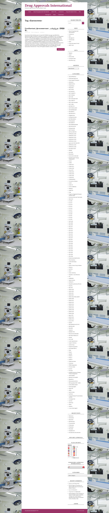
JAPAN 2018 (71, 309)
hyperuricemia (72, 280)
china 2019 (71, 170)
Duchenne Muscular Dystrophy (75, 197)
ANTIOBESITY (72, 122)
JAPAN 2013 (71, 302)
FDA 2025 (71, 252)
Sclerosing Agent (72, 386)
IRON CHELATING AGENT (74, 296)
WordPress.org (72, 60)
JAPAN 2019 (71, 311)
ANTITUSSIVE (72, 130)
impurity (70, 285)
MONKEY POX (72, 331)
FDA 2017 (71, 237)
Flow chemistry (72, 260)
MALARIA (71, 328)
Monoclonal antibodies (74, 333)
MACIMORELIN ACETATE (74, 324)
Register (70, 53)
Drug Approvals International (48, 5)
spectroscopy (71, 392)
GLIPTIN (70, 269)
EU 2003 (70, 201)
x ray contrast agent (73, 408)
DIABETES (71, 190)
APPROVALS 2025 (72, 144)
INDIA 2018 (71, 289)
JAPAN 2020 (71, 313)
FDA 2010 (71, 224)
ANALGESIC (71, 87)
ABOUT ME (53, 11)
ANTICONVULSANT (73, 108)
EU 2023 (70, 219)
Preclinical (71, 363)
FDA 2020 (71, 243)
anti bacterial (71, 91)
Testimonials (61, 14)
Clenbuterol (74, 490)
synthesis (71, 394)
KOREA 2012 (71, 319)
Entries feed (71, 56)
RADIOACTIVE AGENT (73, 377)
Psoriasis (71, 370)
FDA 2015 (71, 234)
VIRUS (70, 404)
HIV (69, 276)
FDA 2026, (71, 256)
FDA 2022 (71, 247)
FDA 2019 (71, 241)
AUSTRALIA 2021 (72, 148)
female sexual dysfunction (74, 258)
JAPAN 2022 (71, 317)
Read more (60, 49)
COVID (70, 183)
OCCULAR (71, 339)
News (54, 14)
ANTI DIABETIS (72, 93)
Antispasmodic (72, 128)
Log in (70, 55)
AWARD (70, 150)
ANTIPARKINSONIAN (73, 124)
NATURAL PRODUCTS (73, 335)
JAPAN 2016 (71, 308)
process (70, 368)
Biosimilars (71, 154)
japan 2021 (71, 315)
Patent (70, 352)
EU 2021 (70, 215)
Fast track (71, 221)
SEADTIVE (71, 388)
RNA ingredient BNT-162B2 (75, 383)
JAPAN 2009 (71, 298)
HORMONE (71, 278)
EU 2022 (70, 217)
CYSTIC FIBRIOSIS (72, 186)
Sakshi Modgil (72, 493)
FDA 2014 (71, 232)
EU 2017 (70, 210)
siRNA (70, 390)
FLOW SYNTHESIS (72, 261)
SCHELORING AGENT (73, 384)
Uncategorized (36, 32)
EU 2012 (70, 202)
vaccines (70, 400)
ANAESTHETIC (72, 84)
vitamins (70, 406)
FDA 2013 (71, 230)
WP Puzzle (82, 510)
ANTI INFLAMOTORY (73, 98)
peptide (70, 354)
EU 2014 (70, 204)
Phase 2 (32, 32)
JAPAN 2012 (71, 300)
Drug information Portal (71, 11)
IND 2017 (71, 287)
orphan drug (71, 344)
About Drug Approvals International (41, 11)
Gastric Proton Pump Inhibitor (75, 265)
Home (29, 11)
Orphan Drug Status (73, 346)
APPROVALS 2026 (72, 146)
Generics (70, 267)
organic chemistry (72, 343)
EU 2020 (70, 213)
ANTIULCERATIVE (72, 132)
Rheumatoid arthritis (73, 381)
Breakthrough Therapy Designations (74, 158)
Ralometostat (72, 421)
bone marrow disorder (73, 156)
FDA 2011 (71, 226)
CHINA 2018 (71, 168)
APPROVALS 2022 (72, 137)
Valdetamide (77, 491)
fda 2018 (70, 239)
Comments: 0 (42, 32)
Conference (71, 177)
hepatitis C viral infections (74, 274)
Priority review (72, 367)
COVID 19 (71, 185)
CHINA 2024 (71, 173)
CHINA (70, 162)
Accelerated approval (73, 78)
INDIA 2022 (71, 295)
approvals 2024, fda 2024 (74, 143)
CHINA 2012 (71, 166)
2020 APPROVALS (72, 76)
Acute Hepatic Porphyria (74, 80)
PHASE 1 (70, 355)
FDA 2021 (71, 245)
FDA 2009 (71, 223)
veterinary (71, 402)
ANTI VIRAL (71, 104)
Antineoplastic (72, 121)
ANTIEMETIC (71, 111)
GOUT (70, 271)
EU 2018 (70, 212)
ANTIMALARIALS (72, 119)
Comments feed (72, 58)
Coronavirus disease (73, 181)
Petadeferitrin (72, 430)
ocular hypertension (73, 341)
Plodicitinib (71, 427)
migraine (71, 330)
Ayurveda (71, 152)
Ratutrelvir (71, 419)
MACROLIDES (72, 326)
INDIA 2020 (71, 291)
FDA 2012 (71, 228)
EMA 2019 (71, 199)
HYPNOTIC (71, 282)
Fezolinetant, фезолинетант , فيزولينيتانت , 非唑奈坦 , (45, 29)
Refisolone (71, 416)
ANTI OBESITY (72, 100)
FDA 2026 (71, 254)
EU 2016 (70, 208)
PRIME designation (73, 365)
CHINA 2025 (71, 175)
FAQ (80, 11)
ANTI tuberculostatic (73, 102)
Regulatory (71, 379)
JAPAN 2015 (71, 306)
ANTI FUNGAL (72, 95)
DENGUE (71, 188)
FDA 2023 (71, 248)
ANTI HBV (71, 97)
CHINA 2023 (71, 172)
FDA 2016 (71, 236)
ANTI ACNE (71, 89)
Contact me (61, 11)
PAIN (70, 350)
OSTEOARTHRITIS (73, 348)
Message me (48, 14)
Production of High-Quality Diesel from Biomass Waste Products (76, 487)
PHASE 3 (70, 359)
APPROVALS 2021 (72, 135)
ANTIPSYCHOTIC (72, 126)
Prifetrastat (71, 425)
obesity (70, 337)
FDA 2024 (71, 250)
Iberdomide (71, 417)
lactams (70, 322)
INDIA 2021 (71, 293)
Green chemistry (72, 272)
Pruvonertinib (72, 423)
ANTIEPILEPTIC (72, 113)
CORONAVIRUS (72, 179)
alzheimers (71, 82)
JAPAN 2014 (71, 304)
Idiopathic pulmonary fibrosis (75, 284)
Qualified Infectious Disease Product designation (75, 373)
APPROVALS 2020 (72, 133)
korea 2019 (71, 320)
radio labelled (72, 375)
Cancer (70, 161)
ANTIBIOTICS (72, 106)
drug (70, 192)
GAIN (70, 263)
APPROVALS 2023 (72, 139)
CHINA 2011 (71, 164)
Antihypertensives (73, 117)
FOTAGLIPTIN (76, 483)
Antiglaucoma (72, 115)
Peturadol (71, 428)
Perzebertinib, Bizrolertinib (74, 432)
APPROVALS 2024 (72, 141)
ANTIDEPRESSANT (73, 109)
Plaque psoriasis (72, 361)
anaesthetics (71, 85)
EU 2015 (70, 206)
